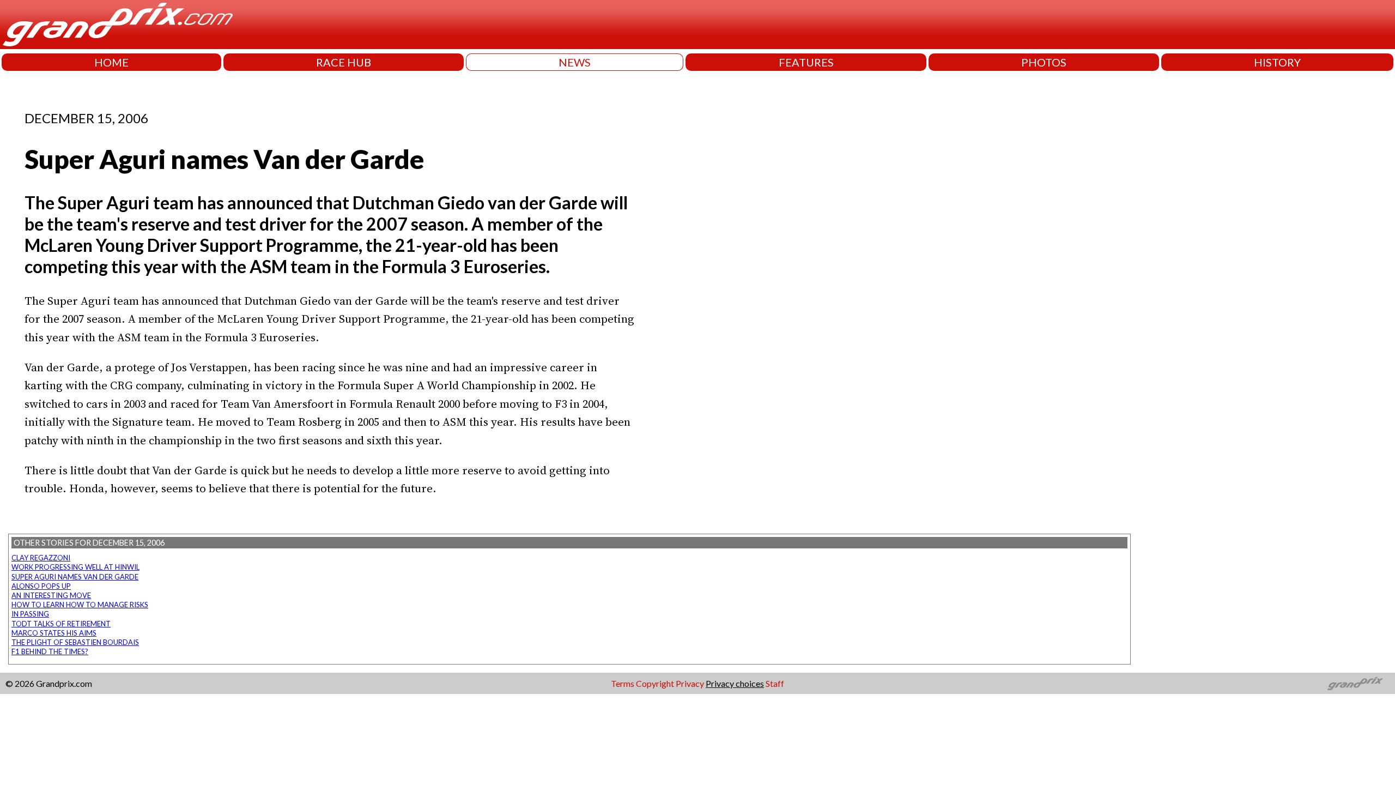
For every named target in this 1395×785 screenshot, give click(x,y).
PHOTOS (1043, 62)
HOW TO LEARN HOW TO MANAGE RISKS (79, 604)
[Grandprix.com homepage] (1355, 683)
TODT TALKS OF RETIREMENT (61, 623)
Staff (775, 683)
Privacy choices (735, 683)
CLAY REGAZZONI (40, 557)
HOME (111, 62)
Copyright (655, 683)
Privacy (690, 683)
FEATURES (806, 62)
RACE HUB (343, 62)
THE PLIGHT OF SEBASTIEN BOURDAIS (75, 642)
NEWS (575, 62)
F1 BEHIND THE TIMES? (49, 651)
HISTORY (1277, 62)
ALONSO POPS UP (41, 586)
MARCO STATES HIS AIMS (53, 633)
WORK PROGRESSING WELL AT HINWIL (75, 567)
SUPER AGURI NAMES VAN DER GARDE (74, 576)
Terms (622, 683)
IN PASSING (30, 613)
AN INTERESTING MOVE (51, 595)
